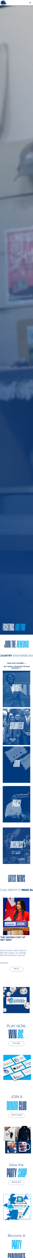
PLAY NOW (16, 1043)
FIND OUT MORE (16, 1115)
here (22, 663)
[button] (30, 2)
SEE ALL (16, 969)
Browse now (16, 1182)
